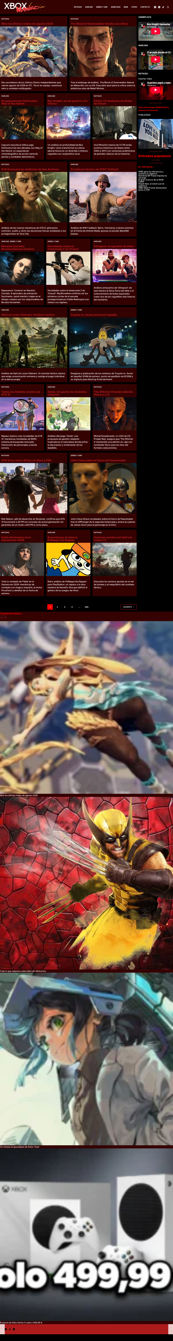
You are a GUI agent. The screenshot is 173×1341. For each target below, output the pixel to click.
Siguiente (127, 607)
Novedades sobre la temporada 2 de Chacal (63, 248)
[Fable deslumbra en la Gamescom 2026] (22, 559)
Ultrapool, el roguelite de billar (114, 246)
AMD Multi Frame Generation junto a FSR (152, 189)
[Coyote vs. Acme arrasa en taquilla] (103, 343)
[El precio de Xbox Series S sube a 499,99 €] (86, 1234)
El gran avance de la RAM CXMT (150, 180)
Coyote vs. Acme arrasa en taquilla (94, 314)
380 (86, 607)
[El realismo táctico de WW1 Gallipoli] (103, 197)
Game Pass (115, 7)
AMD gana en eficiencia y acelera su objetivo (151, 172)
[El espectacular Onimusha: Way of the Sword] (22, 122)
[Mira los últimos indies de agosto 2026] (33, 51)
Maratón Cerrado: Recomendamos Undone (17, 248)
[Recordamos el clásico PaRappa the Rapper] (68, 559)
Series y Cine (101, 7)
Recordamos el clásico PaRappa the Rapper (63, 539)
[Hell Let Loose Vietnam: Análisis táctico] (33, 343)
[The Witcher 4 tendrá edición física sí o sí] (114, 413)
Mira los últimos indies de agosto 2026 (27, 23)
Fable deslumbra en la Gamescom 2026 (16, 539)
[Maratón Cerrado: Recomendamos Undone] (22, 268)
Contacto (145, 7)
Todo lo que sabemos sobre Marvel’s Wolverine (23, 971)
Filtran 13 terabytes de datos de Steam (113, 102)
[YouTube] (159, 7)
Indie (126, 7)
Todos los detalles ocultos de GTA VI (20, 393)
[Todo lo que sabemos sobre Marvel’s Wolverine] (86, 883)
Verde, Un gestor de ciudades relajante (67, 393)
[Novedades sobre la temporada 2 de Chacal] (68, 268)
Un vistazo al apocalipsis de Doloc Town (19, 1147)
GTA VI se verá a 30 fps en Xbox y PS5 (26, 460)
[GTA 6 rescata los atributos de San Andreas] (33, 197)
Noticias (78, 7)
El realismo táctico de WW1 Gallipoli (94, 169)
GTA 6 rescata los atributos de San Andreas (30, 169)
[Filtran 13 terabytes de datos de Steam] (114, 122)
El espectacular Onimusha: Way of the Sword (19, 102)
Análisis (89, 7)
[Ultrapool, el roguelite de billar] (114, 265)
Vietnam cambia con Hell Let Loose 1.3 (113, 539)
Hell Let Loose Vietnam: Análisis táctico (27, 314)
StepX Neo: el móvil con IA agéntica (151, 184)
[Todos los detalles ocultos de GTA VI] (22, 413)
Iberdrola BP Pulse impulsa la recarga (152, 176)
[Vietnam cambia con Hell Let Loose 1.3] (114, 559)
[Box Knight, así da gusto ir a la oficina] (68, 122)
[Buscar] (168, 7)
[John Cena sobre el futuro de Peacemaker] (103, 488)
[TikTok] (163, 7)
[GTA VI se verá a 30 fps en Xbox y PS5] (33, 488)
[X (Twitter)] (155, 7)
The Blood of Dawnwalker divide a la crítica (99, 23)
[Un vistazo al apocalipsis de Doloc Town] (86, 1059)
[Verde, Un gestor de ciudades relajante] (68, 413)
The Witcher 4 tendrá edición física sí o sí (113, 393)
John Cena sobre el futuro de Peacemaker (98, 460)
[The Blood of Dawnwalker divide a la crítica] (103, 51)
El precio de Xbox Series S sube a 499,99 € (21, 1322)
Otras (134, 7)
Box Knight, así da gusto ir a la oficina (67, 102)
